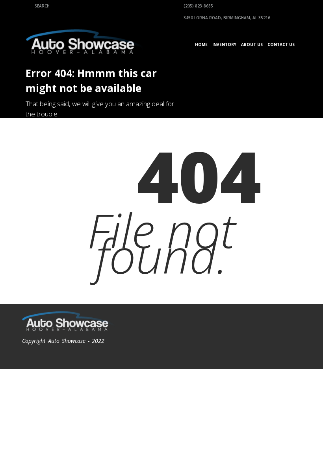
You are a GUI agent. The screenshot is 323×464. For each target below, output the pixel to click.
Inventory (224, 44)
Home (201, 44)
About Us (252, 44)
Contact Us (281, 44)
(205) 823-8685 (197, 6)
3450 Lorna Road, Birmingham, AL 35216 (226, 17)
